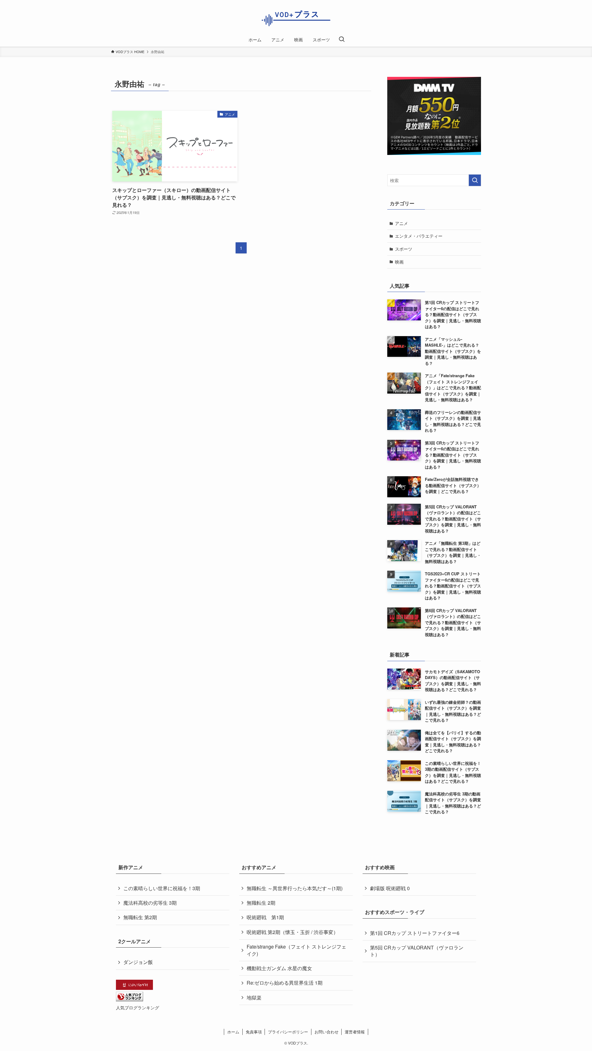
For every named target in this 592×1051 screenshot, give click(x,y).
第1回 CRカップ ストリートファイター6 (414, 932)
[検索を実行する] (475, 180)
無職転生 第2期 (140, 917)
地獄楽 (254, 997)
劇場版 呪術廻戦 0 (390, 888)
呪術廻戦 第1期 (265, 917)
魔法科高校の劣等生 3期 (150, 902)
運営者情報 (355, 1032)
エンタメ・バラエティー (418, 236)
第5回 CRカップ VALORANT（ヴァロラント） (416, 951)
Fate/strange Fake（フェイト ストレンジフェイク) (296, 950)
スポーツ (403, 249)
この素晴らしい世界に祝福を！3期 (161, 888)
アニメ (401, 223)
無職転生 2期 (261, 902)
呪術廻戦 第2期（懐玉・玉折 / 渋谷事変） (292, 932)
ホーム (233, 1032)
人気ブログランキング (137, 1007)
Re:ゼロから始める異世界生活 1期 (285, 982)
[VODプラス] (296, 17)
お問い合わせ (326, 1032)
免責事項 (254, 1032)
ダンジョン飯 (138, 962)
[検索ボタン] (341, 39)
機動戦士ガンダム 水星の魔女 (279, 968)
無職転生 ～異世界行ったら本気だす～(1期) (295, 888)
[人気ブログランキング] (129, 999)
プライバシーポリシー (288, 1032)
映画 (399, 262)
